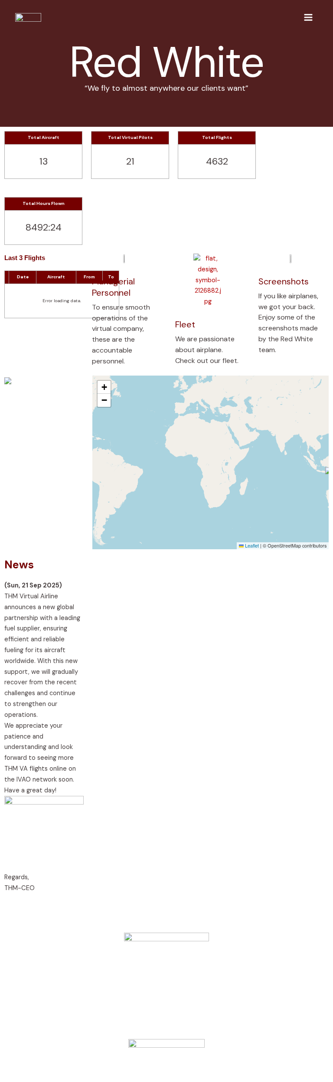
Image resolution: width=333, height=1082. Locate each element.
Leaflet (251, 545)
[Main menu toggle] (308, 17)
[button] (104, 387)
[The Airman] (28, 17)
